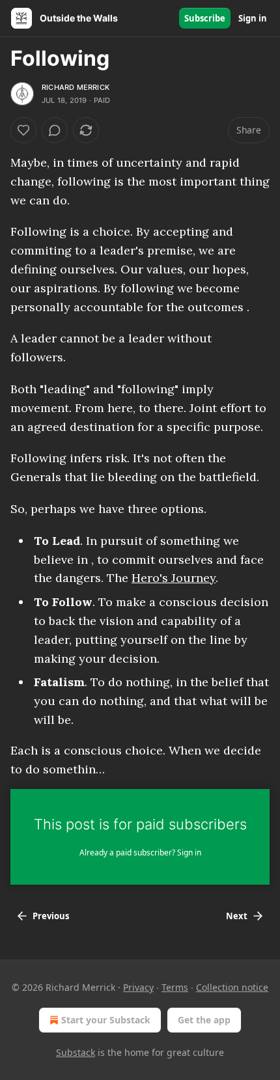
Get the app (204, 1020)
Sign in (252, 18)
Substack (75, 1052)
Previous (51, 916)
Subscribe (204, 18)
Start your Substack (105, 1020)
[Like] (23, 130)
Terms (174, 987)
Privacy (138, 987)
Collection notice (232, 987)
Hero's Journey (174, 577)
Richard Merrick (75, 87)
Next (236, 916)
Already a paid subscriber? (140, 852)
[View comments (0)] (55, 130)
